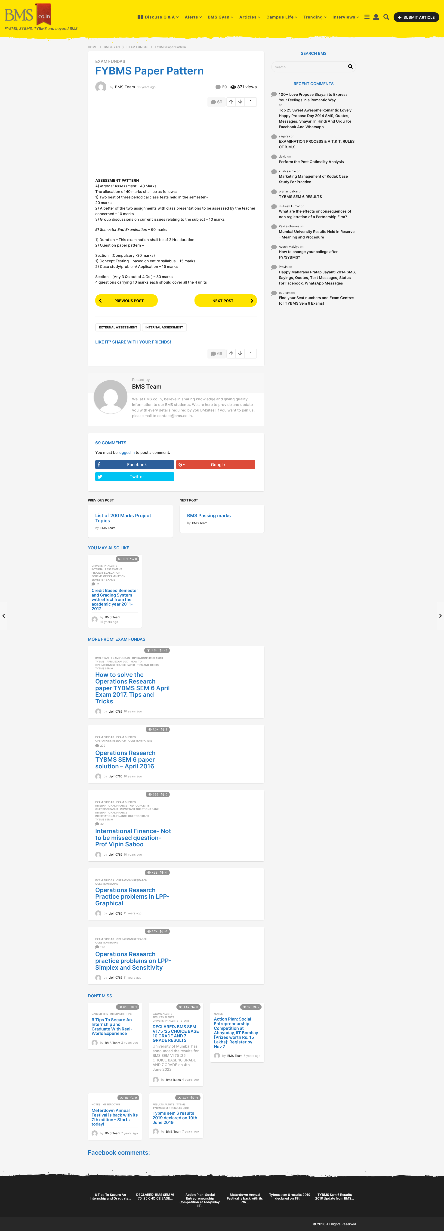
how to (136, 661)
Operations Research (147, 658)
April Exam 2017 (118, 661)
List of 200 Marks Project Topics (123, 518)
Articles (248, 17)
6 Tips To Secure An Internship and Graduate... (110, 1196)
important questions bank (139, 809)
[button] (367, 17)
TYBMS (99, 661)
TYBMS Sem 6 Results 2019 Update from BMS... (334, 1196)
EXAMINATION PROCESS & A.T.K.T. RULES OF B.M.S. (317, 144)
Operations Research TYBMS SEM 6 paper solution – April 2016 (125, 759)
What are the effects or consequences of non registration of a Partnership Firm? (315, 214)
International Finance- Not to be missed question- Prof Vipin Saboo (133, 837)
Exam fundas (110, 61)
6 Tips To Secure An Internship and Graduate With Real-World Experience (112, 1026)
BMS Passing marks (209, 515)
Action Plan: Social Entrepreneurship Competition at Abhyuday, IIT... (200, 1200)
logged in (126, 452)
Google (218, 464)
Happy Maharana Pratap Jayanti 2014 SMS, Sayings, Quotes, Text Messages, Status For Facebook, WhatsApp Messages (317, 277)
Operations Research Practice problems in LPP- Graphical (132, 896)
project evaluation (106, 572)
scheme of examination (108, 576)
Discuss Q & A (160, 17)
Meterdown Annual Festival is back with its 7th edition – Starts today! (115, 1117)
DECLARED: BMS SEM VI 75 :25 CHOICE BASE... (155, 1196)
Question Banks (106, 809)
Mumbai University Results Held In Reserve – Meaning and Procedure (317, 234)
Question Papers (140, 740)
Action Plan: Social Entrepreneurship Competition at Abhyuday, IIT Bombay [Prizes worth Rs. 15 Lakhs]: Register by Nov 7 (236, 1033)
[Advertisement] (134, 143)
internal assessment (164, 327)
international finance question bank (122, 816)
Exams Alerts (162, 1013)
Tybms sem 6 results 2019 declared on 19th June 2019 (175, 1118)
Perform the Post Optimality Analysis (311, 161)
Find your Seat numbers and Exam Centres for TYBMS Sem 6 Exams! (316, 300)
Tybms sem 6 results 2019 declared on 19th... (289, 1196)
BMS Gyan (219, 17)
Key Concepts (140, 805)
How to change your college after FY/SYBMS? (308, 254)
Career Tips (100, 1013)
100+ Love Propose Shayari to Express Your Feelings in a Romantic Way (313, 97)
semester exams (103, 579)
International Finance (111, 805)
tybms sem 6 (104, 668)
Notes (218, 1013)
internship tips (121, 1013)
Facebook (137, 464)
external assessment (118, 327)
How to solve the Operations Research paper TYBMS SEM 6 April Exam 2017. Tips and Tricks (132, 688)
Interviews (344, 17)
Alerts (191, 17)
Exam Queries (126, 737)
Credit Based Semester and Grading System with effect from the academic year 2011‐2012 (115, 599)
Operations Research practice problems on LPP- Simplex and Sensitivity (133, 960)
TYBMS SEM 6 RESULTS (300, 196)
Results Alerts (163, 1017)
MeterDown (111, 1104)
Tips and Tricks (148, 665)
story (185, 1020)
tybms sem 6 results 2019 (171, 1108)
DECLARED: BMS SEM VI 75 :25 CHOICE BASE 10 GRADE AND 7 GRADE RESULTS (176, 1033)
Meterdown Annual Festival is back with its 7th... (245, 1198)
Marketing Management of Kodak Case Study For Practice (313, 179)
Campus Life (280, 17)
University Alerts (104, 565)
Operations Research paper (115, 665)
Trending (313, 17)
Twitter (137, 476)
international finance (111, 812)
